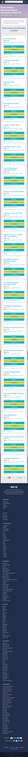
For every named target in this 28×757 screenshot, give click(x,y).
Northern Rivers (5, 576)
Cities (6, 15)
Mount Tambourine (6, 635)
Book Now (14, 49)
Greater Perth (5, 586)
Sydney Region (5, 571)
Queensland (4, 568)
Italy (4, 532)
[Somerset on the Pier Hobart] (10, 207)
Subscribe (5, 517)
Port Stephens (5, 587)
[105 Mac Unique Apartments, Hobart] (10, 344)
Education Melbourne (6, 702)
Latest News (5, 506)
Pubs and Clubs (5, 728)
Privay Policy (5, 519)
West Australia (5, 574)
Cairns (3, 622)
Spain (4, 535)
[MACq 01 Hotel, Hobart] (7, 97)
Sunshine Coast (5, 581)
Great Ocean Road (6, 600)
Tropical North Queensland (8, 589)
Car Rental (4, 723)
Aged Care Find (5, 725)
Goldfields (4, 599)
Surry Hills (4, 678)
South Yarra (4, 675)
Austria (4, 550)
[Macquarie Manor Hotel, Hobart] (9, 162)
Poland (4, 546)
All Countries (5, 525)
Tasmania (4, 582)
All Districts (4, 643)
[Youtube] (21, 740)
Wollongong (4, 624)
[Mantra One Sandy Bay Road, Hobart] (10, 409)
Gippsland (4, 594)
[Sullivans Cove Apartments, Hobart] (9, 366)
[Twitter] (16, 740)
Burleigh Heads (5, 674)
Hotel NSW (4, 712)
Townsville (4, 629)
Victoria (4, 566)
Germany (5, 537)
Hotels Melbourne (6, 715)
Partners (5, 504)
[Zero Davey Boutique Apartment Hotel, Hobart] (12, 300)
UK (10, 747)
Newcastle (4, 621)
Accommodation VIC (6, 687)
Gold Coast (4, 612)
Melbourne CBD (5, 644)
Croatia (4, 538)
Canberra (4, 617)
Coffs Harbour (5, 637)
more (19, 477)
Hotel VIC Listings (14, 755)
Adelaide (4, 616)
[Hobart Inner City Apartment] (10, 452)
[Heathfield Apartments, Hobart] (8, 474)
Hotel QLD (4, 709)
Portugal (4, 548)
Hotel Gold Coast (6, 721)
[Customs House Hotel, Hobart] (8, 76)
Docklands (4, 672)
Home (2, 15)
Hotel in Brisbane (5, 720)
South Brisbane (5, 667)
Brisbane (4, 614)
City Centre (4, 670)
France (4, 533)
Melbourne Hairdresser (7, 705)
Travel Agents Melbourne (7, 731)
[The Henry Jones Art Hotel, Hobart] (9, 228)
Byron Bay (4, 625)
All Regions (4, 563)
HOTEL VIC (14, 487)
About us (5, 514)
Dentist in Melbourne (6, 700)
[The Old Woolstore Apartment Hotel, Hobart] (11, 185)
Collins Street (5, 664)
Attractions (4, 692)
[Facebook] (19, 740)
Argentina (5, 556)
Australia (5, 527)
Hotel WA (4, 710)
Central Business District (7, 651)
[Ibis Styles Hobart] (7, 54)
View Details (14, 52)
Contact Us (5, 513)
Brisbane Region (5, 584)
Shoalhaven (4, 592)
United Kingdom (6, 540)
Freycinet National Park (7, 680)
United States (6, 528)
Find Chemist (5, 726)
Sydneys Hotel (5, 718)
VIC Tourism (5, 730)
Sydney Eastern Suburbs (7, 648)
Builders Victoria (5, 696)
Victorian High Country (7, 590)
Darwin (3, 619)
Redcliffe (4, 627)
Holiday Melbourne (6, 707)
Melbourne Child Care (6, 699)
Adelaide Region (5, 597)
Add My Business (6, 503)
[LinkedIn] (14, 740)
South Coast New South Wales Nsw (9, 579)
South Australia (5, 577)
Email (14, 46)
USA (14, 747)
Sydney (3, 608)
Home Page (5, 501)
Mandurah (4, 630)
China (12, 748)
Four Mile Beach (5, 677)
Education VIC (5, 704)
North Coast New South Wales (8, 573)
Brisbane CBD (5, 657)
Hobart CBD (4, 659)
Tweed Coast (5, 595)
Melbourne (4, 609)
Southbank (4, 649)
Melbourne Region (6, 569)
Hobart (10, 15)
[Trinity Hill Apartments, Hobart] (8, 387)
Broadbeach (4, 654)
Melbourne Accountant (7, 689)
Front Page (5, 516)
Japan (4, 551)
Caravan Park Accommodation (8, 697)
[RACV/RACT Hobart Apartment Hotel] (12, 276)
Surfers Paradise (5, 646)
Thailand (4, 554)
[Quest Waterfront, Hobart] (7, 430)
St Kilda (4, 662)
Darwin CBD (4, 656)
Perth (3, 611)
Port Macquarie (5, 632)
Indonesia (5, 553)
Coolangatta (5, 669)
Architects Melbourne (6, 691)
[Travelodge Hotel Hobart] (9, 321)
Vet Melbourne (5, 733)
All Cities (4, 606)
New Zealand (5, 530)
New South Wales (6, 564)
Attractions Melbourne (7, 694)
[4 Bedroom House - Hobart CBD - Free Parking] (14, 252)
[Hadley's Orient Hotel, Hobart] (8, 140)
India (4, 543)
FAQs (4, 508)
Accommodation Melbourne (8, 686)
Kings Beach (5, 665)
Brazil (4, 541)
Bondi (3, 661)
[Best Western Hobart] (8, 119)
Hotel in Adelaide (5, 713)
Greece (4, 545)
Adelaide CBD (5, 652)
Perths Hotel (5, 717)
